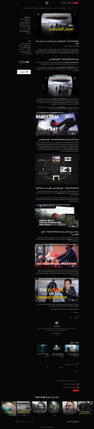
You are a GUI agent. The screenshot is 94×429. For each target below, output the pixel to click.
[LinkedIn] (69, 421)
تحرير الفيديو (54, 8)
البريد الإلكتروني (61, 367)
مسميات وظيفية (36, 8)
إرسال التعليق (76, 390)
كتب (23, 49)
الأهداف (26, 421)
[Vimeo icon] (52, 333)
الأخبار (26, 43)
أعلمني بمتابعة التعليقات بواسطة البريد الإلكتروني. (70, 384)
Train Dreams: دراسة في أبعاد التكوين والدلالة (43, 354)
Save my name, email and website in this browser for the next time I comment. (67, 380)
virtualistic (69, 239)
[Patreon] (70, 421)
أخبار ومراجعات (25, 8)
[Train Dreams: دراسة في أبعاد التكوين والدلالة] (42, 348)
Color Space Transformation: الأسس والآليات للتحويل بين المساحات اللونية (58, 354)
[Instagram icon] (56, 333)
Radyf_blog (39, 397)
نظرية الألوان (24, 53)
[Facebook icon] (61, 333)
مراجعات (71, 317)
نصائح (27, 53)
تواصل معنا (76, 2)
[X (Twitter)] (76, 421)
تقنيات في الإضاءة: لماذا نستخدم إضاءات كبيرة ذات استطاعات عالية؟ (73, 354)
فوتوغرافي (50, 8)
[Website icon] (59, 333)
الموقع (47, 367)
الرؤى (30, 421)
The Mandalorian (62, 107)
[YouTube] (73, 421)
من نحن (33, 421)
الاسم (77, 367)
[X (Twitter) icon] (58, 333)
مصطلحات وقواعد (26, 52)
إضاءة (29, 43)
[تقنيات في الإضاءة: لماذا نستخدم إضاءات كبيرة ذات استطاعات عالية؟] (72, 348)
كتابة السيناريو (59, 8)
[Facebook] (78, 421)
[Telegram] (72, 421)
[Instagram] (75, 421)
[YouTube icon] (54, 333)
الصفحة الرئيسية (17, 421)
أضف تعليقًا (76, 371)
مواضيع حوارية (31, 8)
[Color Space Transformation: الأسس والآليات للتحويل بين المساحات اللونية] (57, 348)
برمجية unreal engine (61, 193)
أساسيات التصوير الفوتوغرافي (44, 8)
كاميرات (29, 49)
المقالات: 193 (56, 335)
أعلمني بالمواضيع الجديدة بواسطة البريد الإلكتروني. (70, 387)
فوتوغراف (22, 47)
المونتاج (24, 43)
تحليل (22, 43)
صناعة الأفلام (64, 8)
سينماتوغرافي (69, 8)
